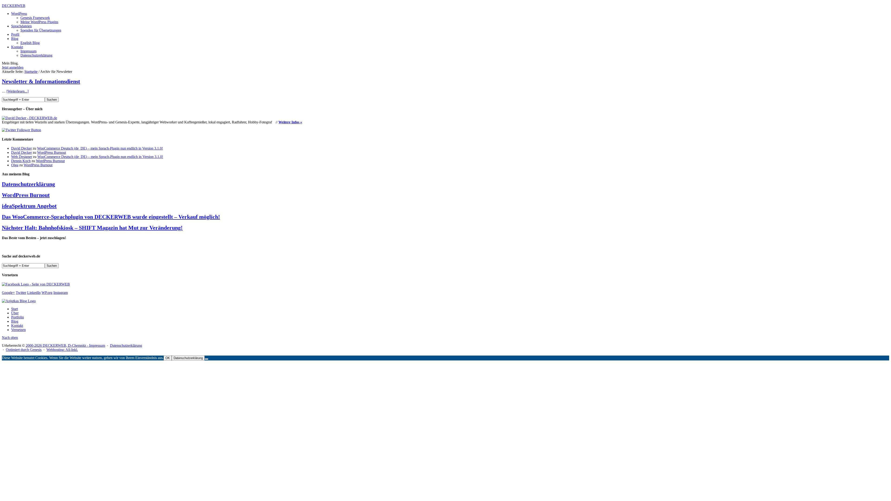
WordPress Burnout (51, 152)
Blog (14, 321)
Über (15, 313)
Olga (14, 165)
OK (167, 358)
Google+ (8, 293)
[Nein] (206, 359)
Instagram (60, 293)
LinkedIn (34, 293)
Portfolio (17, 317)
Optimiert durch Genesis (24, 350)
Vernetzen (18, 330)
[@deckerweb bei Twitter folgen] (21, 130)
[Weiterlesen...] (17, 91)
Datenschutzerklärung (28, 184)
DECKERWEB (13, 6)
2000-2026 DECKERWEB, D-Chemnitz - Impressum (65, 345)
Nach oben (10, 338)
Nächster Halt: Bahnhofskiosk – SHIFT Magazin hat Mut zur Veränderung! (92, 228)
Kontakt (17, 326)
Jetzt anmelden (12, 67)
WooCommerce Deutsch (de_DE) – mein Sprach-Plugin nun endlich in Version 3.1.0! (100, 148)
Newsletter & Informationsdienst (41, 81)
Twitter (21, 293)
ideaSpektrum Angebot (29, 206)
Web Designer (21, 157)
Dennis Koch (21, 161)
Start (14, 309)
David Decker (21, 148)
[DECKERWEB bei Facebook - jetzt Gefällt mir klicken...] (36, 284)
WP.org (47, 293)
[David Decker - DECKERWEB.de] (29, 118)
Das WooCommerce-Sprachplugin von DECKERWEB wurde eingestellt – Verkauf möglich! (111, 217)
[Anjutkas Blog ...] (19, 301)
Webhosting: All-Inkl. (62, 350)
